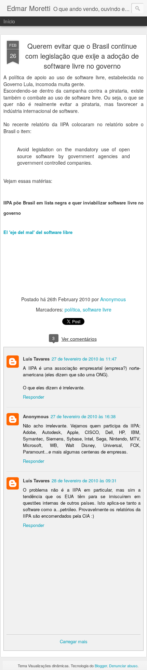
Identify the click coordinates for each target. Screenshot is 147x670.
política (72, 309)
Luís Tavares (36, 358)
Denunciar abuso (123, 665)
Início (9, 21)
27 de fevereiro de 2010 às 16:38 (83, 416)
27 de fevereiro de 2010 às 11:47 (84, 358)
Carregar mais (74, 641)
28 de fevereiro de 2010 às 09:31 (84, 480)
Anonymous (113, 299)
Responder (33, 396)
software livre (97, 309)
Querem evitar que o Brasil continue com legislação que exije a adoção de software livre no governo (82, 56)
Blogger (101, 665)
